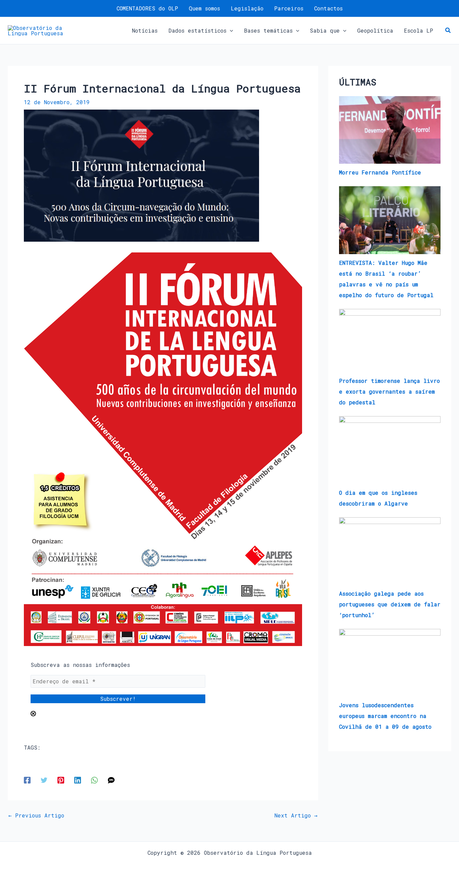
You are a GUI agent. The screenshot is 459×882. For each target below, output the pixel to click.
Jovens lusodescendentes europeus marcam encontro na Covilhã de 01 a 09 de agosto (385, 715)
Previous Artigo (36, 815)
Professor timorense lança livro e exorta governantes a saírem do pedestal (389, 391)
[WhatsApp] (94, 780)
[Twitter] (44, 780)
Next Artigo (296, 815)
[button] (229, 30)
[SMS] (111, 780)
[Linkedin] (77, 780)
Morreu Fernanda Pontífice (380, 172)
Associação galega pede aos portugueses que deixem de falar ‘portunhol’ (390, 604)
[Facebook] (27, 780)
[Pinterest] (60, 780)
